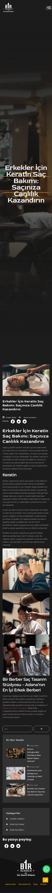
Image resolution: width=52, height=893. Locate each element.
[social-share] (13, 421)
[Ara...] (41, 729)
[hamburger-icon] (48, 7)
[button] (46, 869)
